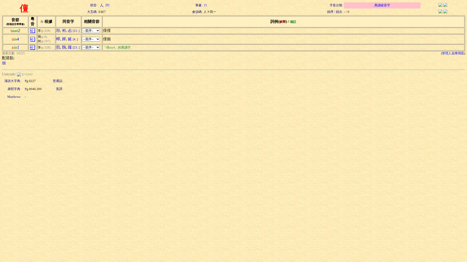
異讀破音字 (382, 5)
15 (205, 5)
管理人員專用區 (453, 53)
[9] (107, 5)
